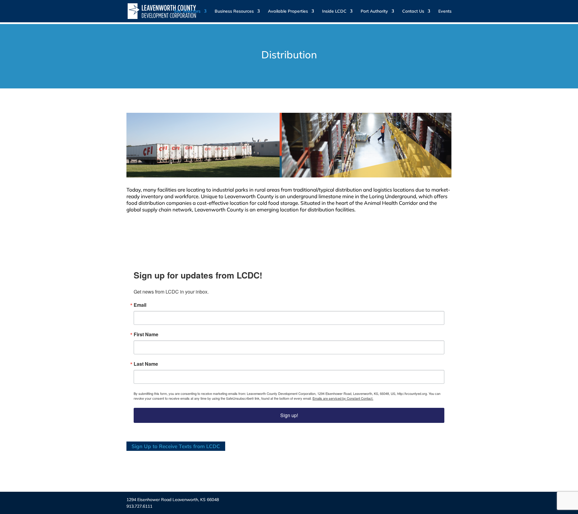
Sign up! (289, 415)
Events (445, 11)
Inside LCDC (334, 11)
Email (140, 305)
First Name (146, 334)
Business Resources (234, 11)
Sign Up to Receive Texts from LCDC (176, 446)
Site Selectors (187, 11)
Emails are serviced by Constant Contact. (342, 398)
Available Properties (288, 11)
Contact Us (413, 11)
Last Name (146, 364)
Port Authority (374, 11)
